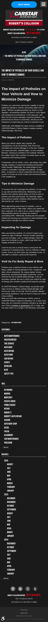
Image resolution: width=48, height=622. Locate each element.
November (11, 502)
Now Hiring (24, 5)
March (10, 483)
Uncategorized (10, 339)
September (11, 509)
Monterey (8, 397)
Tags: (3, 383)
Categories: (6, 329)
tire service (9, 343)
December (11, 498)
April (9, 479)
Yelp (35, 588)
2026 (6, 460)
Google (20, 588)
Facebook (13, 588)
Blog (24, 52)
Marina (7, 393)
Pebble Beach (9, 405)
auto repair (9, 351)
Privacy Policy (24, 610)
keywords (8, 390)
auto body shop (10, 423)
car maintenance (11, 438)
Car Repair (8, 358)
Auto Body (8, 347)
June (9, 472)
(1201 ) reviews (41, 30)
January (10, 490)
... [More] (5, 447)
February (11, 487)
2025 (6, 494)
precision (8, 442)
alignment (8, 435)
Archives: (5, 454)
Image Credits (24, 613)
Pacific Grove (9, 401)
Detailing (8, 366)
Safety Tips (8, 373)
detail (6, 427)
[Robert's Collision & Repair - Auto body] (24, 18)
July (8, 468)
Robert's (7, 412)
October (10, 505)
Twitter (27, 588)
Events (7, 362)
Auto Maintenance (16, 322)
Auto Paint (8, 354)
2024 (6, 539)
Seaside (7, 420)
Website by (24, 616)
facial (6, 431)
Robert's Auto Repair (13, 416)
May (8, 475)
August (10, 464)
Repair (7, 408)
